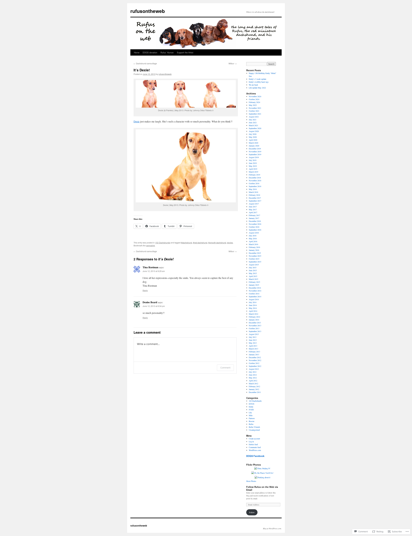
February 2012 (254, 386)
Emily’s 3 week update (257, 79)
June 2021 (253, 122)
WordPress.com (255, 450)
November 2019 (255, 151)
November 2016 (255, 224)
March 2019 (253, 171)
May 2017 (253, 209)
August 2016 (254, 232)
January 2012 (254, 389)
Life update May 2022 (257, 87)
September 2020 (255, 128)
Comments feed (255, 447)
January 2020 (254, 145)
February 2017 (254, 215)
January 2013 (254, 354)
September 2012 (255, 366)
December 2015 (255, 253)
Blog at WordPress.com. (272, 528)
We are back (253, 84)
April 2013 (253, 345)
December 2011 (255, 392)
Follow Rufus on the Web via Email (262, 488)
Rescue (251, 421)
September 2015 (255, 261)
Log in (251, 441)
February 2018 (254, 195)
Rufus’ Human (167, 52)
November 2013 (255, 325)
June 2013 (253, 340)
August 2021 (254, 116)
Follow (252, 512)
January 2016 (254, 250)
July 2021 (252, 119)
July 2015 (252, 267)
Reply (145, 290)
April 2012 (253, 380)
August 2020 (254, 131)
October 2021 (254, 111)
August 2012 (254, 369)
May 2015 (253, 273)
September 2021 (255, 113)
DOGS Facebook (255, 456)
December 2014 (255, 287)
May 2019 (253, 166)
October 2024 (254, 99)
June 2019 (253, 163)
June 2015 (253, 270)
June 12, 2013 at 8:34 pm (154, 306)
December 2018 (255, 177)
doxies (230, 242)
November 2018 (255, 180)
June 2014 (253, 305)
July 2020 (252, 134)
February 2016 (254, 247)
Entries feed (253, 444)
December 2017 (255, 198)
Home (136, 52)
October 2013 (254, 328)
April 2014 (253, 311)
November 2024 (255, 96)
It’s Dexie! (142, 70)
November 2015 (255, 256)
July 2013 (252, 337)
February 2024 (254, 102)
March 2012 (253, 383)
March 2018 (253, 192)
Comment (225, 367)
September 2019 (255, 154)
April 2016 (253, 241)
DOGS (251, 403)
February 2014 (254, 316)
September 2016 (255, 229)
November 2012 (255, 360)
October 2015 (254, 258)
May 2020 (253, 137)
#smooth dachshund (217, 242)
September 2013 (255, 331)
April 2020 (253, 140)
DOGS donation (150, 52)
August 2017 (254, 203)
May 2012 (253, 377)
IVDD (251, 409)
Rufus (251, 424)
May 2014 (253, 308)
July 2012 (252, 372)
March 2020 (253, 142)
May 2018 (253, 189)
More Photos (251, 481)
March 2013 (253, 348)
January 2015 (254, 285)
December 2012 (255, 357)
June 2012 (253, 374)
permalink (150, 245)
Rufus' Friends (254, 427)
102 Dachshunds (162, 242)
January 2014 (254, 319)
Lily (250, 412)
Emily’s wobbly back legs (259, 82)
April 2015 (253, 276)
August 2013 (254, 334)
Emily (251, 406)
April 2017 (253, 212)
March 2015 (253, 279)
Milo (251, 415)
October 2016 (254, 227)
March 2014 (253, 314)
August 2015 (254, 264)
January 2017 (254, 218)
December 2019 (255, 148)
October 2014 (254, 293)
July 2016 (252, 235)
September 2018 (255, 186)
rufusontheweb (147, 10)
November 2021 (255, 108)
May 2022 (253, 105)
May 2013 (253, 343)
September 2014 (255, 296)
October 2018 (254, 183)
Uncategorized (254, 430)
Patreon (252, 418)
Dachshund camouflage (145, 63)
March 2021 (253, 125)
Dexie (137, 121)
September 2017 (255, 200)
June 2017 (253, 206)
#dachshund (186, 242)
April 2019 (253, 169)
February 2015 (254, 282)
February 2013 (254, 351)
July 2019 (252, 160)
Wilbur (233, 63)
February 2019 (254, 174)
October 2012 (254, 363)
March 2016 (253, 244)
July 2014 (252, 302)
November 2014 (255, 290)
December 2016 (255, 221)
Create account (254, 438)
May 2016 (253, 238)
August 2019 (254, 157)
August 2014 (254, 299)
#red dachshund (200, 242)
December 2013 (255, 322)
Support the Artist (185, 52)
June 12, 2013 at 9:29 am (154, 271)
